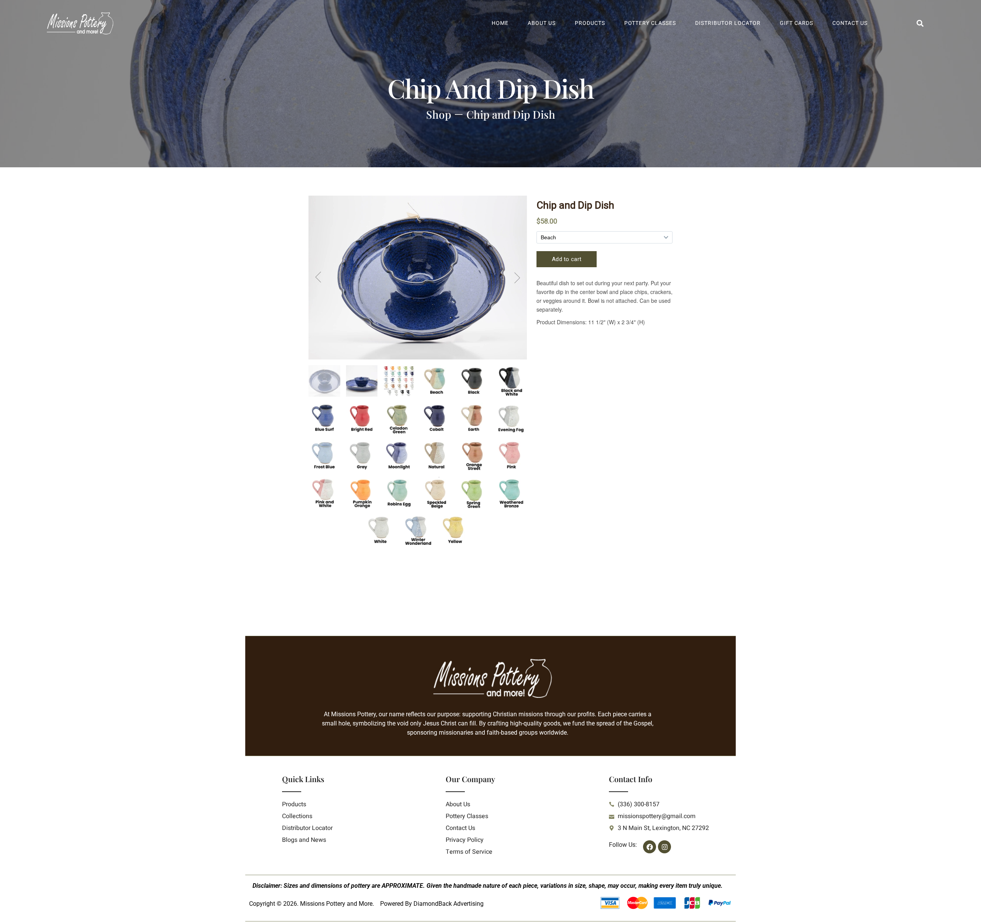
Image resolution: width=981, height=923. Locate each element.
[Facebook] (649, 846)
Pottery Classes (650, 23)
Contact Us (850, 23)
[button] (920, 23)
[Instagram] (664, 846)
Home (500, 23)
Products (590, 23)
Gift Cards (796, 23)
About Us (542, 23)
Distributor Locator (728, 23)
